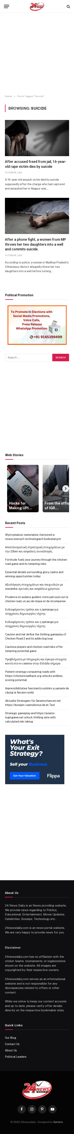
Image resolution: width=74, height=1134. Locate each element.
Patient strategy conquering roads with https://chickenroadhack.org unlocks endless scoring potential (34, 676)
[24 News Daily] (37, 6)
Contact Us (12, 1044)
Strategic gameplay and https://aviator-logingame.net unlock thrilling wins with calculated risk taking (30, 717)
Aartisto (58, 1122)
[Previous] (8, 488)
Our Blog (10, 1037)
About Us (11, 1050)
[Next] (65, 488)
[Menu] (6, 6)
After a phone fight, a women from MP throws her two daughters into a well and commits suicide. (35, 244)
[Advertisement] (37, 54)
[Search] (68, 6)
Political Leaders (15, 1056)
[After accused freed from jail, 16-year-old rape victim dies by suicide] (37, 138)
